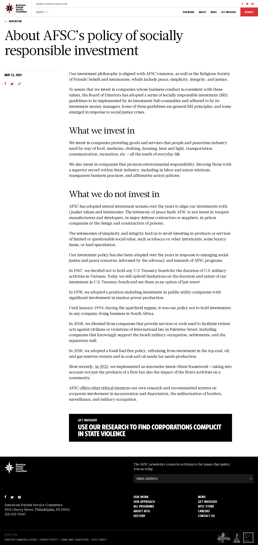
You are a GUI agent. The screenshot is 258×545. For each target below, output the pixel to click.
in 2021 (101, 366)
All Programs (143, 506)
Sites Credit (99, 539)
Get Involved (207, 501)
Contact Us (206, 515)
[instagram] (252, 3)
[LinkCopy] (19, 83)
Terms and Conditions (74, 539)
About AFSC (141, 511)
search (47, 12)
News (202, 496)
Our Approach (144, 501)
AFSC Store (206, 506)
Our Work (141, 496)
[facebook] (242, 3)
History (139, 515)
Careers (204, 511)
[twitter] (247, 3)
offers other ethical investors (105, 387)
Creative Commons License (20, 539)
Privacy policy (49, 539)
